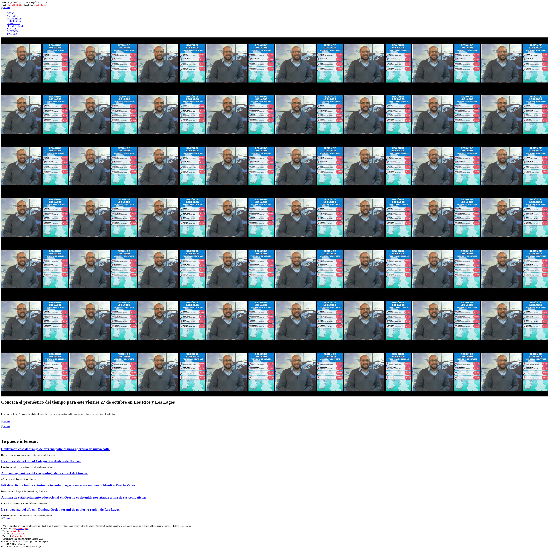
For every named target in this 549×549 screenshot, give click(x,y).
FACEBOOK (13, 31)
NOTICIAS (12, 16)
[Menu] (2, 9)
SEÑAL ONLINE (15, 26)
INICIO (10, 13)
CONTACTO (13, 23)
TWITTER (12, 34)
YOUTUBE (12, 28)
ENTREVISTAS (14, 18)
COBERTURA (14, 21)
